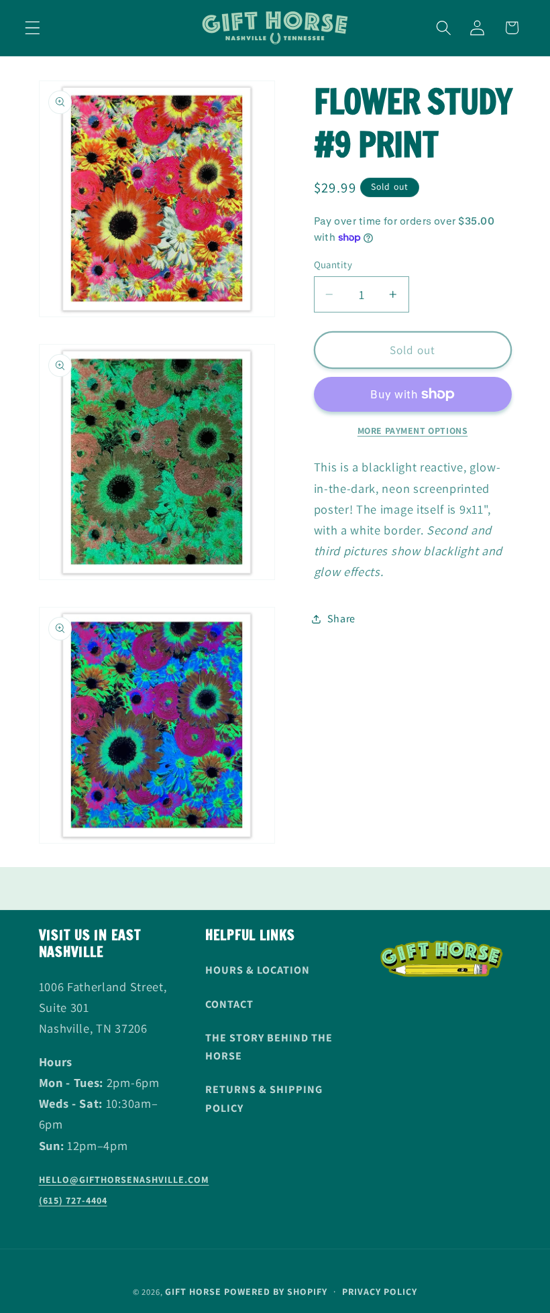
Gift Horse (193, 1292)
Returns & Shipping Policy (264, 1098)
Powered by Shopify (275, 1292)
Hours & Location (257, 970)
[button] (32, 28)
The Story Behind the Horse (269, 1047)
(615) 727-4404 (73, 1200)
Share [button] (341, 619)
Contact (229, 1004)
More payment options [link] (413, 430)
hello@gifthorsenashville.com (124, 1180)
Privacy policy (379, 1292)
